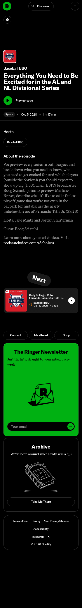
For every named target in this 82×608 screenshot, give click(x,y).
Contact (15, 335)
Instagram (38, 536)
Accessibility (41, 528)
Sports (9, 114)
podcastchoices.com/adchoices (28, 243)
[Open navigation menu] (75, 6)
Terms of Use (20, 521)
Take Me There (41, 502)
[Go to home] (7, 6)
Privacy (36, 521)
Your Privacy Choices (56, 521)
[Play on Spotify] (7, 20)
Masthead (41, 335)
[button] (41, 6)
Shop (66, 335)
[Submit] (70, 426)
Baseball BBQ (15, 142)
